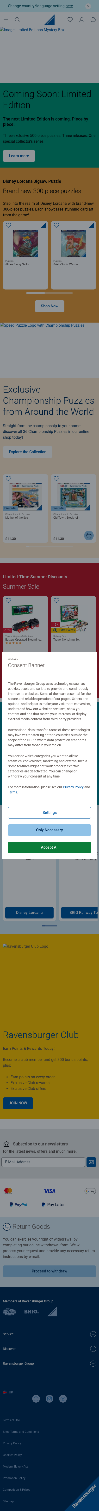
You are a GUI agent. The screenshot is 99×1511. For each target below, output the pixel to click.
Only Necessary (49, 830)
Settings (50, 812)
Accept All (49, 847)
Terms (12, 792)
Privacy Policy (73, 787)
